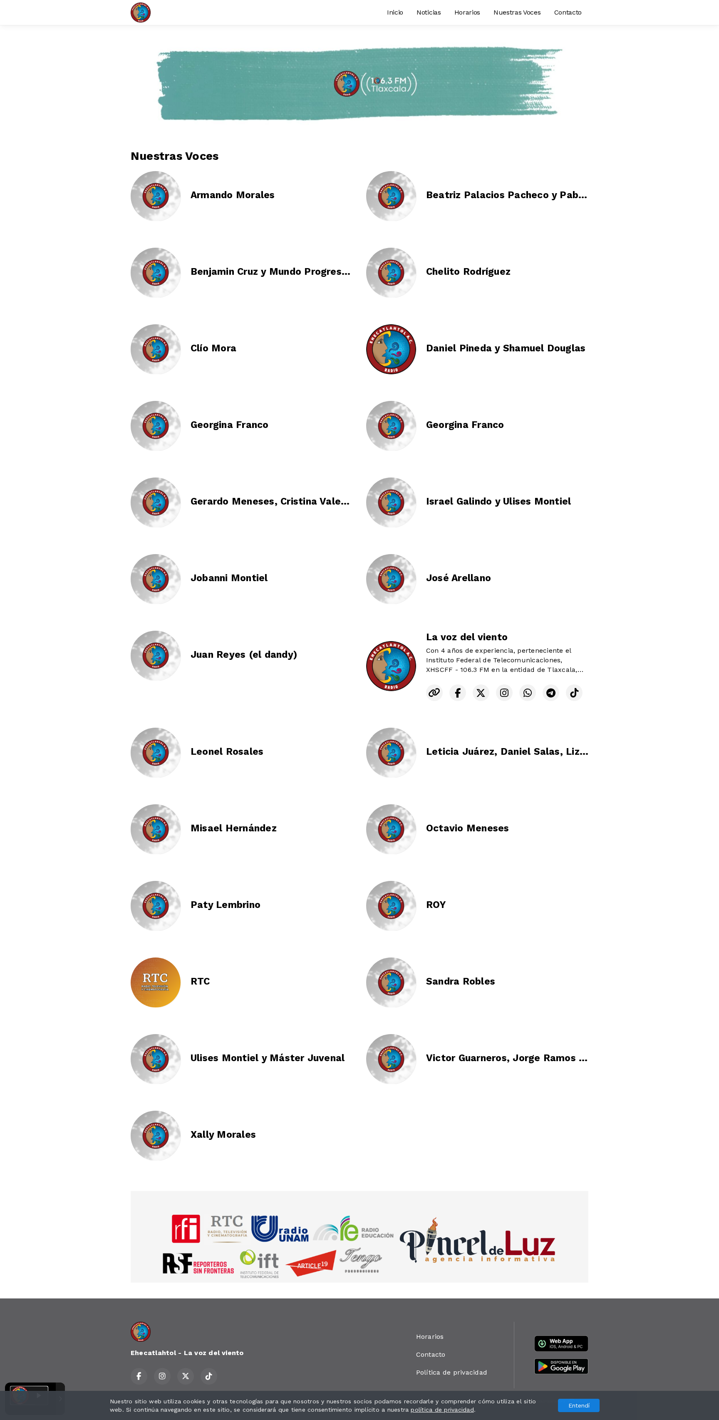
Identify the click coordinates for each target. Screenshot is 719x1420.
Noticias (429, 12)
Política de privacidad (451, 1372)
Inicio (395, 12)
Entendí (579, 1405)
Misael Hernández (234, 828)
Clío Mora (213, 348)
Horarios (467, 12)
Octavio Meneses (467, 828)
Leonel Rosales (227, 751)
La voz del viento (467, 637)
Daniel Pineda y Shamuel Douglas (505, 348)
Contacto (568, 12)
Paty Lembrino (225, 904)
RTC (200, 981)
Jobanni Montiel (229, 578)
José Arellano (458, 578)
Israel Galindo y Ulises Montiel (498, 501)
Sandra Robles (460, 981)
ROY (436, 904)
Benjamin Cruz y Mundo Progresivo (273, 271)
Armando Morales (233, 195)
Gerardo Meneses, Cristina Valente (274, 501)
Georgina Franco (230, 424)
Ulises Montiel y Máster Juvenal (268, 1058)
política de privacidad (442, 1409)
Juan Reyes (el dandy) (244, 654)
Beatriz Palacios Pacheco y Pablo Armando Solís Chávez (561, 195)
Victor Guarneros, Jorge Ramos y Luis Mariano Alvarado (559, 1058)
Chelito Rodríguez (468, 271)
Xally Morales (223, 1134)
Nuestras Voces (517, 12)
